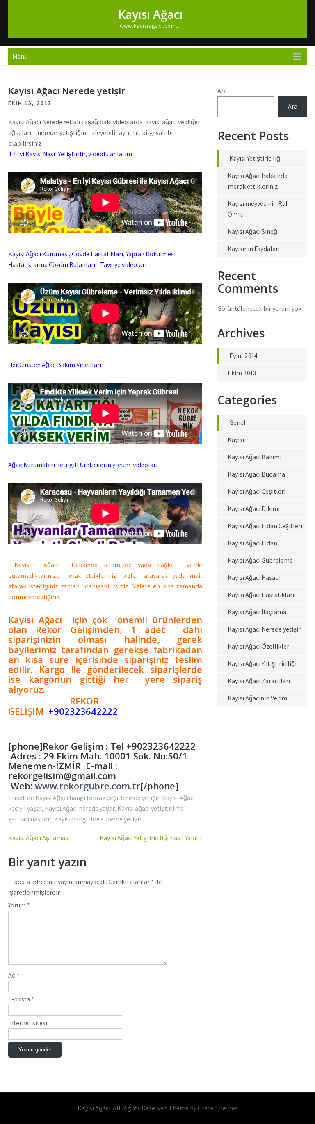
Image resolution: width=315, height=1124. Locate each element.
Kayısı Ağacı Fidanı (253, 543)
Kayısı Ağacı (150, 14)
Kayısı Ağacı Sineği (253, 231)
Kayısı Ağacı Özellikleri (259, 646)
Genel (237, 422)
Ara (222, 91)
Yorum (19, 905)
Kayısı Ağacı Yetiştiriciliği (262, 663)
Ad (14, 975)
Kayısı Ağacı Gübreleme (260, 560)
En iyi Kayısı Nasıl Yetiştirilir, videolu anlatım (70, 154)
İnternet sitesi (27, 1023)
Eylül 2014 (243, 355)
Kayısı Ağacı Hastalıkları (261, 594)
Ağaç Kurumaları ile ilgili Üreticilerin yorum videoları (83, 465)
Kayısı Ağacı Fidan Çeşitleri (265, 526)
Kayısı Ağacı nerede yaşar (79, 808)
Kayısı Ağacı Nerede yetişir (264, 629)
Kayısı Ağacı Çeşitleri (256, 491)
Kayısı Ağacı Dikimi (254, 508)
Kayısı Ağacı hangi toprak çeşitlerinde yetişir (97, 797)
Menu (19, 56)
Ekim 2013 (242, 373)
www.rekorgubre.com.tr (87, 786)
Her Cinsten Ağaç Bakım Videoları (54, 364)
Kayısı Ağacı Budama (256, 474)
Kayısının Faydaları (254, 248)
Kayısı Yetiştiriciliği (255, 158)
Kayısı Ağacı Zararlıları (259, 681)
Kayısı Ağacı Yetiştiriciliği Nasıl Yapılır (151, 838)
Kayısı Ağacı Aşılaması (39, 838)
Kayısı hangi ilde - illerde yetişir (98, 819)
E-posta (21, 999)
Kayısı (236, 439)
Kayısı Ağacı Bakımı (254, 457)
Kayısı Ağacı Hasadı (254, 577)
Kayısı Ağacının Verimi (258, 698)
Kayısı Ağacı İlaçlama (257, 612)
